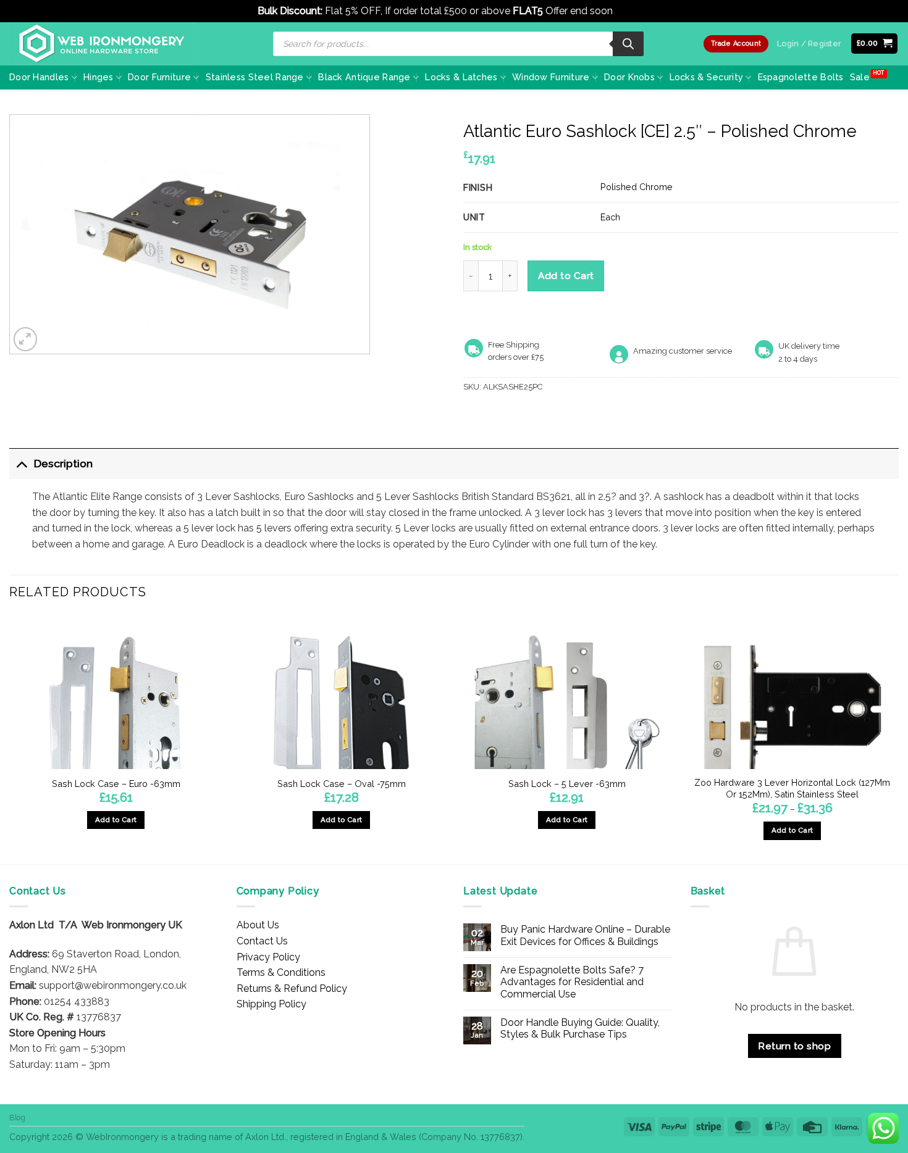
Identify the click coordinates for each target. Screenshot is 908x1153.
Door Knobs (629, 77)
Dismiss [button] (632, 11)
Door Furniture (159, 77)
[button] (874, 43)
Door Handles (39, 77)
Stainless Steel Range (255, 77)
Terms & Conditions (281, 972)
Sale (860, 77)
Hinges (98, 77)
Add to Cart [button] (116, 819)
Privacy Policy (268, 957)
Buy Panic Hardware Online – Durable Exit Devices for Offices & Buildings (585, 935)
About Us (258, 925)
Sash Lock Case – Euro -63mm (116, 783)
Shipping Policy (271, 1004)
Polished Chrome (636, 186)
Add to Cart (566, 275)
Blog (17, 1117)
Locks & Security (707, 77)
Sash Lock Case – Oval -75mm (341, 783)
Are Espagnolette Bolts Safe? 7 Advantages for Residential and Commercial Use (572, 981)
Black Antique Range (364, 77)
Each (610, 217)
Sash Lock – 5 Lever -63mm (567, 783)
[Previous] (10, 738)
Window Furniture (551, 77)
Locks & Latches (461, 77)
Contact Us (262, 941)
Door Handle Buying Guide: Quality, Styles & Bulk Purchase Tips (580, 1028)
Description (63, 463)
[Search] (628, 43)
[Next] (898, 738)
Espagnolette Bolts (801, 77)
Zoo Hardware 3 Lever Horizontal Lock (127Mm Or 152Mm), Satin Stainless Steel (792, 788)
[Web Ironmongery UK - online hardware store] (102, 44)
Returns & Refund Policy (292, 988)
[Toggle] (21, 463)
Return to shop (794, 1046)
